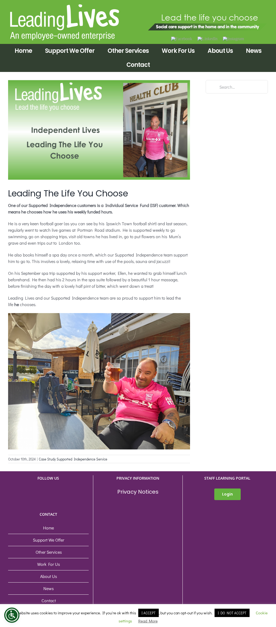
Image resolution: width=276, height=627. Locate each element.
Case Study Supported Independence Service (73, 459)
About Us (48, 576)
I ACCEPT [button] (149, 613)
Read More (148, 620)
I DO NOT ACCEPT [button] (232, 613)
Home (48, 528)
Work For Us (48, 564)
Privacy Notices (137, 492)
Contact (49, 600)
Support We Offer (48, 540)
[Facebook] (181, 39)
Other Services (49, 552)
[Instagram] (233, 39)
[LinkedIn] (208, 39)
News (48, 588)
